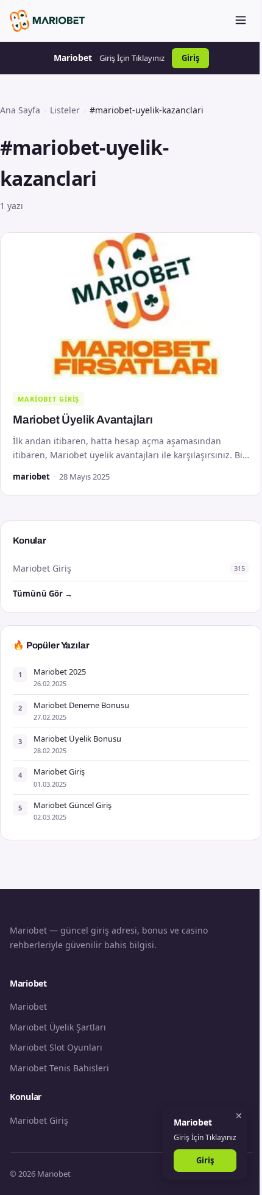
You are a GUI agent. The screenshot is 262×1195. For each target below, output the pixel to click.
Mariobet (28, 1006)
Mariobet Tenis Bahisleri (59, 1068)
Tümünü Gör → (43, 593)
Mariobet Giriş (48, 398)
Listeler (65, 110)
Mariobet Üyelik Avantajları (83, 419)
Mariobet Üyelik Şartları (58, 1027)
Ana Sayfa (20, 110)
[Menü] (240, 21)
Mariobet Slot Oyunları (56, 1047)
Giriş (190, 57)
